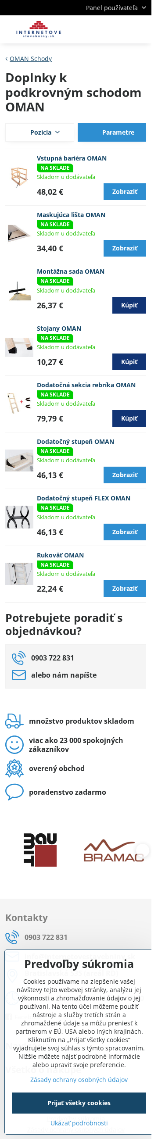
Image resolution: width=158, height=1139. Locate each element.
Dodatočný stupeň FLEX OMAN (83, 498)
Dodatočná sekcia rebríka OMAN (86, 385)
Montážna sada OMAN (70, 271)
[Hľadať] (98, 29)
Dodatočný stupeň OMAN (75, 441)
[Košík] (119, 29)
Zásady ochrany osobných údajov (79, 1079)
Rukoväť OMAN (60, 555)
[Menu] (140, 29)
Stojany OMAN (59, 328)
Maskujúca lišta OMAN (71, 215)
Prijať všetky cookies (79, 1103)
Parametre (117, 132)
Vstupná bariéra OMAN (72, 158)
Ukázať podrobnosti (79, 1123)
